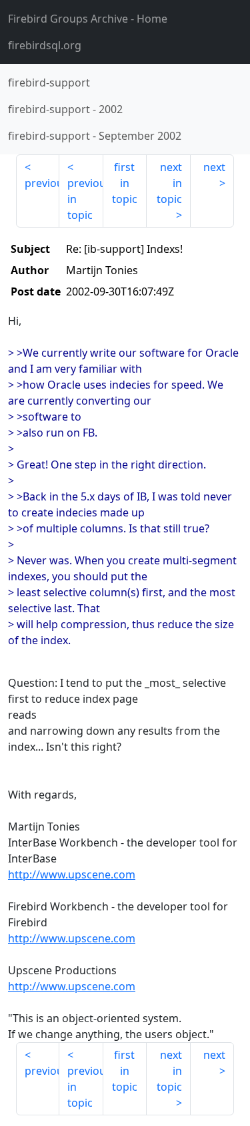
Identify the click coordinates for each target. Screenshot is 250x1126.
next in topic (169, 183)
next (214, 167)
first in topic (124, 183)
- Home (87, 18)
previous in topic (85, 199)
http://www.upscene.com (71, 874)
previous (42, 183)
